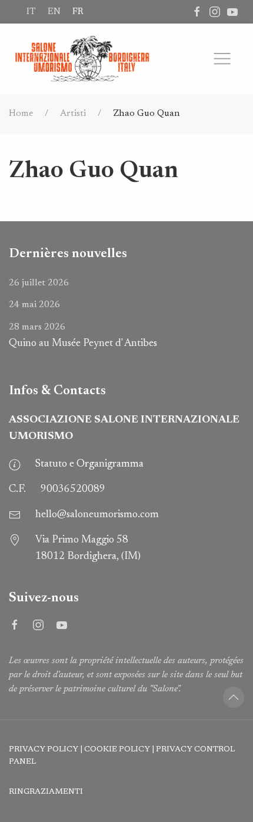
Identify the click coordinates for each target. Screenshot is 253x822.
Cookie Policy (117, 750)
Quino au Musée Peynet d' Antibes (83, 335)
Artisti (73, 113)
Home (21, 113)
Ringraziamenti (46, 792)
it (31, 11)
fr (77, 11)
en (54, 11)
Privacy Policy (43, 750)
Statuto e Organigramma (89, 464)
